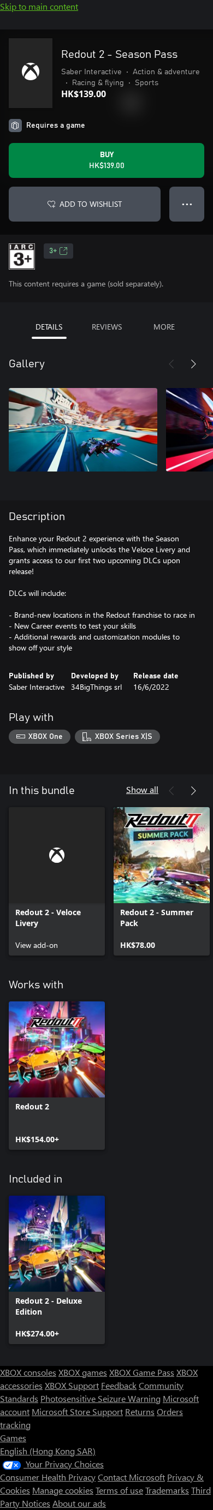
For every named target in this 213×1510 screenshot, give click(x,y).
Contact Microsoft (131, 1477)
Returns (140, 1411)
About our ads (79, 1503)
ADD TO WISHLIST (91, 204)
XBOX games (82, 1372)
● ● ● (187, 204)
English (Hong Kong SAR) (48, 1451)
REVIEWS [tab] (107, 326)
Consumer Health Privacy (48, 1477)
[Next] (193, 364)
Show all (142, 789)
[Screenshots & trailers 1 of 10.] (83, 429)
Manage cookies (62, 1490)
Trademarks (167, 1490)
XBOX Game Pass (141, 1372)
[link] (57, 881)
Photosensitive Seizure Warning (100, 1398)
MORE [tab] (164, 326)
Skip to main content (39, 6)
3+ (53, 251)
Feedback (119, 1385)
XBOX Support (72, 1385)
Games (13, 1437)
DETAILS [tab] (49, 326)
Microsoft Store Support (77, 1411)
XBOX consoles (28, 1372)
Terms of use (119, 1490)
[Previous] (171, 364)
